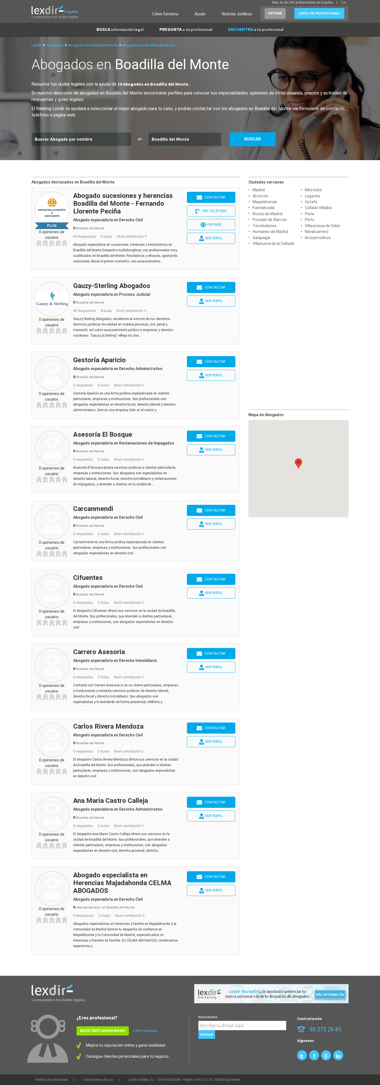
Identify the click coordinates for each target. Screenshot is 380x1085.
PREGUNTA (185, 29)
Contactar (213, 197)
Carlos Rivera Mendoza (108, 726)
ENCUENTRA (255, 29)
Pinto (309, 219)
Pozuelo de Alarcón (270, 219)
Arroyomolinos (318, 237)
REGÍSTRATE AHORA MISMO (102, 1030)
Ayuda (200, 13)
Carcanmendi (93, 509)
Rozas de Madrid (267, 214)
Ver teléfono (213, 211)
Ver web (213, 224)
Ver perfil (213, 238)
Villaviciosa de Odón (322, 226)
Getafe (311, 202)
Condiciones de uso (98, 1080)
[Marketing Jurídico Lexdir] (271, 993)
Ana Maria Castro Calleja (110, 801)
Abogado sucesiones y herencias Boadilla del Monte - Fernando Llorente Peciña (123, 203)
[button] (298, 463)
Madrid (259, 190)
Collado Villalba (318, 207)
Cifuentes (88, 578)
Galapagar (262, 237)
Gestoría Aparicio (99, 360)
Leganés (312, 196)
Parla (309, 214)
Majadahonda (265, 202)
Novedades (208, 1016)
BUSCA (120, 29)
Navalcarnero (317, 231)
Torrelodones (265, 226)
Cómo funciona (165, 13)
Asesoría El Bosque (102, 434)
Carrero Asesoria (99, 652)
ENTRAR (275, 13)
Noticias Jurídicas (237, 13)
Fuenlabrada (264, 207)
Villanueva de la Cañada (273, 243)
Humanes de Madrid (270, 231)
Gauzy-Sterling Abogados (111, 286)
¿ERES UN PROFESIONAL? (319, 13)
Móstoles (313, 190)
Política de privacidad (52, 1080)
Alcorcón (260, 196)
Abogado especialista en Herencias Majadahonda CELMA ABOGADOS (122, 883)
